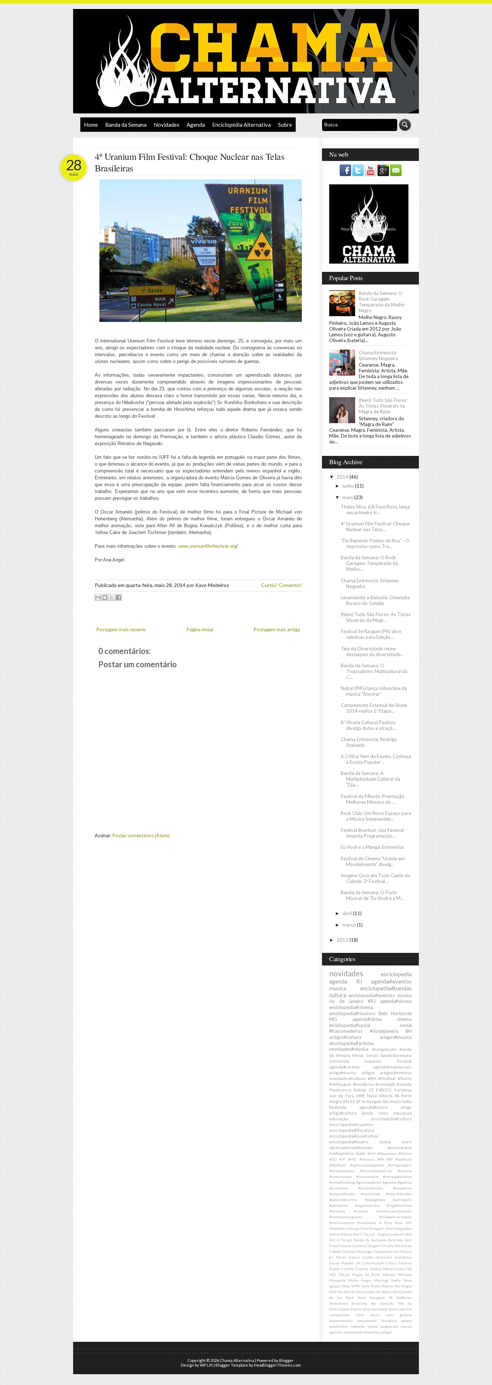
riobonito (357, 1326)
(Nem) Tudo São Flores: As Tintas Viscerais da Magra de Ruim (383, 405)
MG (333, 1019)
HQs (332, 1274)
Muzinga (381, 1280)
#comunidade (340, 1176)
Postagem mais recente (121, 629)
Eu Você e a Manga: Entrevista (372, 847)
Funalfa (347, 1269)
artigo (406, 1107)
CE (371, 1089)
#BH (372, 1078)
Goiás (400, 1269)
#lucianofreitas (370, 1188)
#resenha (337, 1211)
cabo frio (405, 1309)
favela (385, 1141)
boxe (393, 1309)
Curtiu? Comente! (281, 585)
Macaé (344, 1274)
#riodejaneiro (384, 1031)
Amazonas (337, 1228)
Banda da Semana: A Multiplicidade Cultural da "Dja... (370, 779)
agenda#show (367, 1019)
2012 (343, 940)
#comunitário (368, 1176)
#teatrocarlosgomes (345, 1217)
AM (409, 1222)
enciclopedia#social (349, 1025)
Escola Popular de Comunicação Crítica (363, 1263)
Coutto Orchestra (377, 1257)
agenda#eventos (391, 981)
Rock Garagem (371, 1297)
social (406, 1025)
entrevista (339, 1060)
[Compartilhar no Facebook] (118, 597)
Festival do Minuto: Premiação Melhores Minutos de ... (372, 799)
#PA (380, 1159)
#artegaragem (400, 1165)
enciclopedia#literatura (351, 1130)
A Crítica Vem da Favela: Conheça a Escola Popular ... (376, 759)
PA (397, 1095)
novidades (346, 973)
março (350, 925)
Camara (345, 1245)
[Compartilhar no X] (111, 597)
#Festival (386, 1078)
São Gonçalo (382, 1303)
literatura (389, 1320)
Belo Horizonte (395, 1013)
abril (348, 913)
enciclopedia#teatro (348, 1141)
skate (360, 1153)
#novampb (385, 1083)
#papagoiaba (374, 1199)
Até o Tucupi (340, 1240)
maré (407, 1141)
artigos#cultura (345, 1037)
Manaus (389, 1274)
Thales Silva (360, 1309)
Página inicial (200, 629)
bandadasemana (396, 1055)
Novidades (166, 124)
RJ (359, 981)
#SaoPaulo (403, 1159)
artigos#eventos (396, 1072)
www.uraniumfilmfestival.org (207, 546)
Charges (373, 1245)
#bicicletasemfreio (376, 1171)
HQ (409, 1269)
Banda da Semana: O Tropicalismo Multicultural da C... (374, 671)
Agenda (196, 124)
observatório (399, 1147)
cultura (337, 995)
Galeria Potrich (382, 1269)
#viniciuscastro (341, 1222)
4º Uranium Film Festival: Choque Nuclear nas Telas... (375, 526)
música (404, 995)
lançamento (366, 1320)
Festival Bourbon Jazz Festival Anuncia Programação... (372, 833)
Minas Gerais (365, 1055)
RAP (332, 1292)
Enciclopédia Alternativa (241, 124)
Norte (396, 1280)
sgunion (336, 1332)
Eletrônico (403, 1257)
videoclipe (371, 1332)
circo (360, 1315)
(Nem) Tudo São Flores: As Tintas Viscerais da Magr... (376, 617)
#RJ (372, 1001)
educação (338, 1118)
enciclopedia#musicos (352, 1013)
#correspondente (397, 1176)
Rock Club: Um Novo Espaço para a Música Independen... (376, 816)
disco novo (382, 1315)
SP (358, 1101)
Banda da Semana (126, 124)
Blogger (286, 1360)
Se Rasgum (371, 1101)
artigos (368, 1072)
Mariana (405, 1274)
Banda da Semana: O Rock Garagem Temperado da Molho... (369, 563)
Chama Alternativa (237, 1360)
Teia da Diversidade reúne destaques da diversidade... (372, 651)
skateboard (352, 1332)
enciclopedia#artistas (351, 1043)
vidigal (386, 1332)
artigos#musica (396, 1037)
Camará (358, 1245)
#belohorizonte (341, 1171)
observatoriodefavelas (351, 1147)
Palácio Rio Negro (396, 1286)
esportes (373, 1060)
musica (337, 988)
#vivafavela (366, 1222)
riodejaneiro (341, 1153)
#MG (352, 1159)
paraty (406, 1320)
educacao (402, 1112)
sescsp (406, 1326)
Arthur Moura (340, 1234)
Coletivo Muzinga (357, 1251)
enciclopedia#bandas (386, 988)
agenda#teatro (373, 1107)
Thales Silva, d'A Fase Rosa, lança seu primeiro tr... (375, 509)
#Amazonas (387, 1153)
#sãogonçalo (384, 1049)
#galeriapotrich (368, 1182)
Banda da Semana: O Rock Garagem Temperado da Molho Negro (382, 301)
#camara (405, 1171)
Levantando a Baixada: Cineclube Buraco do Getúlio (375, 600)
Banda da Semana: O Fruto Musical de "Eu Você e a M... (372, 895)
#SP (389, 1159)
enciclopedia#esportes (351, 1124)
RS (352, 1101)
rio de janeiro (346, 1001)
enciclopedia (396, 974)
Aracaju (353, 1228)
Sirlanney (359, 1303)
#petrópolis (338, 1205)
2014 (343, 477)
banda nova (375, 1112)
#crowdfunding (342, 1182)
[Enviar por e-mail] (98, 597)
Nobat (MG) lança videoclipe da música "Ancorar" (374, 691)
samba (372, 1326)
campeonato (339, 1315)
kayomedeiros (341, 1320)
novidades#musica (348, 1049)
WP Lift (206, 1365)
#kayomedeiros (345, 1031)
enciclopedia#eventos (372, 995)
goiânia (406, 1315)
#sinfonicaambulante (394, 1211)
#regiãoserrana (399, 1205)
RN (346, 1101)
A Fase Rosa (391, 1222)
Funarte (361, 1269)
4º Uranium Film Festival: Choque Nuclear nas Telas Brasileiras (189, 162)
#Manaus (367, 1159)
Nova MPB (351, 1286)
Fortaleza (403, 1089)
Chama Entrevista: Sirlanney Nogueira (378, 355)
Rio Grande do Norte (374, 1292)
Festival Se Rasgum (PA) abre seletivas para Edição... (371, 634)
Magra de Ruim (366, 1274)
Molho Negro (359, 1280)
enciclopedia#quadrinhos (354, 1135)
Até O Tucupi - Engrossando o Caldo (382, 1234)
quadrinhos (338, 1326)
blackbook (379, 1309)
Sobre (285, 124)
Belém (360, 1089)
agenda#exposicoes (392, 1066)
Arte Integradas (398, 1228)
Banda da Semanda (370, 1240)
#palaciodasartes (343, 1199)
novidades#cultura (347, 1078)
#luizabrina (363, 1083)
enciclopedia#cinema (351, 1007)
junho (349, 486)
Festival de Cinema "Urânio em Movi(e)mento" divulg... (373, 861)
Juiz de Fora (341, 1095)
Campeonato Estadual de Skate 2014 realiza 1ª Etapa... (374, 708)
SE (391, 1297)
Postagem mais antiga (277, 629)
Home (91, 124)
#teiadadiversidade (395, 1217)
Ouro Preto (370, 1286)
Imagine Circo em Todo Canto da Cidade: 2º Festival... (375, 878)
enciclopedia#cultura (391, 1118)
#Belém (405, 1153)
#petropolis (402, 1199)
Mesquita (337, 1280)
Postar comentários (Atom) (141, 835)
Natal (372, 1095)
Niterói (386, 1095)
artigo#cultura (343, 1112)
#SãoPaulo (337, 1165)
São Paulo (392, 1101)
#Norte (405, 1078)
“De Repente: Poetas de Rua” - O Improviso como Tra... (375, 543)
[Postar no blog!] (104, 597)
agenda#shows (396, 1001)
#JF (342, 1159)
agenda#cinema (344, 1066)
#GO (333, 1159)
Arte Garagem (372, 1228)
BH (409, 1031)
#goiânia (405, 1182)
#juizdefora (338, 1188)
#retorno (361, 1211)
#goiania (390, 1182)
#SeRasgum (340, 1083)
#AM (371, 1153)
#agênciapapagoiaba (367, 1165)
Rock (350, 1297)
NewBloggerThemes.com (277, 1365)
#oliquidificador (399, 1194)
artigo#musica (342, 1072)
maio (348, 497)
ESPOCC (384, 1089)
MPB (360, 1095)
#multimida (370, 1194)
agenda (338, 981)
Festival (404, 1060)
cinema (404, 1019)
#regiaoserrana (367, 1205)
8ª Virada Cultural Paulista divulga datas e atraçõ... (368, 725)
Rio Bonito (346, 1292)
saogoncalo (389, 1326)
